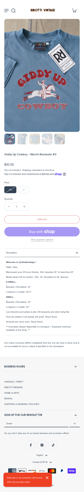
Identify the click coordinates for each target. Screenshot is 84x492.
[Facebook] (31, 445)
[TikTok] (53, 445)
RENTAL (8, 398)
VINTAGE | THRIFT (13, 382)
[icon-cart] (74, 10)
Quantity (8, 199)
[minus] (9, 206)
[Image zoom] (42, 75)
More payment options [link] (42, 240)
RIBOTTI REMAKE (13, 387)
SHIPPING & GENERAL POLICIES (21, 404)
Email (9, 423)
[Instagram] (42, 445)
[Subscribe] (74, 423)
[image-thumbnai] (9, 139)
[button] (42, 219)
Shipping (27, 170)
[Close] (47, 478)
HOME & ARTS (11, 393)
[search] (13, 10)
